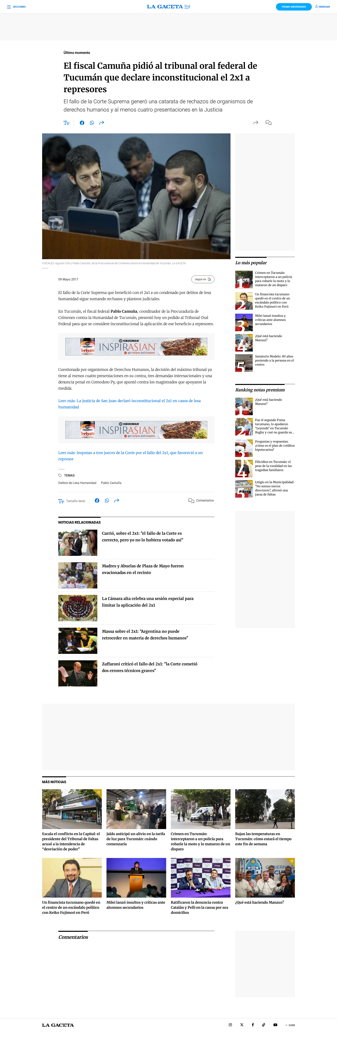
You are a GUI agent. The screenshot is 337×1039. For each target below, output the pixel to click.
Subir (292, 1025)
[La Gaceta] (168, 7)
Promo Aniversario (294, 6)
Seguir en (200, 279)
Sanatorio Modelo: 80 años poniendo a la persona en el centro (274, 360)
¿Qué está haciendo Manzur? (259, 902)
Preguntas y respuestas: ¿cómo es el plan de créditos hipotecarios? (275, 446)
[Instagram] (230, 1025)
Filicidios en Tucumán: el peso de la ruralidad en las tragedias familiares (273, 466)
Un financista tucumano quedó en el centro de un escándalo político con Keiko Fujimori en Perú (71, 907)
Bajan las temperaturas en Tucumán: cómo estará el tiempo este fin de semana (263, 839)
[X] (242, 1025)
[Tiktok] (263, 1025)
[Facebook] (253, 1025)
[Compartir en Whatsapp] (92, 123)
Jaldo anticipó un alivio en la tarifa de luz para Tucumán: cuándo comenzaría (135, 839)
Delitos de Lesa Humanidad (77, 483)
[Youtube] (275, 1025)
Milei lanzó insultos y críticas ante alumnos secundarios (270, 320)
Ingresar (324, 6)
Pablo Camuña (111, 483)
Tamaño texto (75, 501)
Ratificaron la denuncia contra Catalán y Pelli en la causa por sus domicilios (199, 907)
